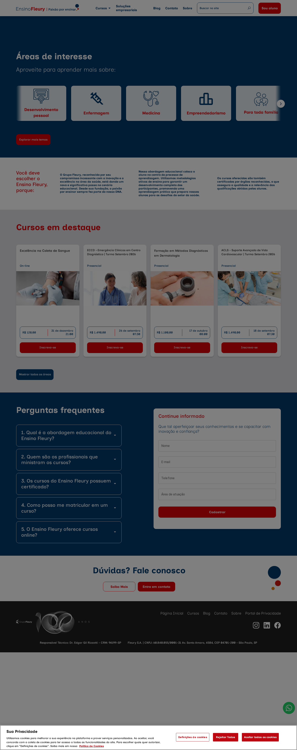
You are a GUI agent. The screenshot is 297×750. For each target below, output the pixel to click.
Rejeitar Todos (225, 737)
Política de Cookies (91, 745)
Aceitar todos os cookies (260, 737)
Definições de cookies (192, 737)
